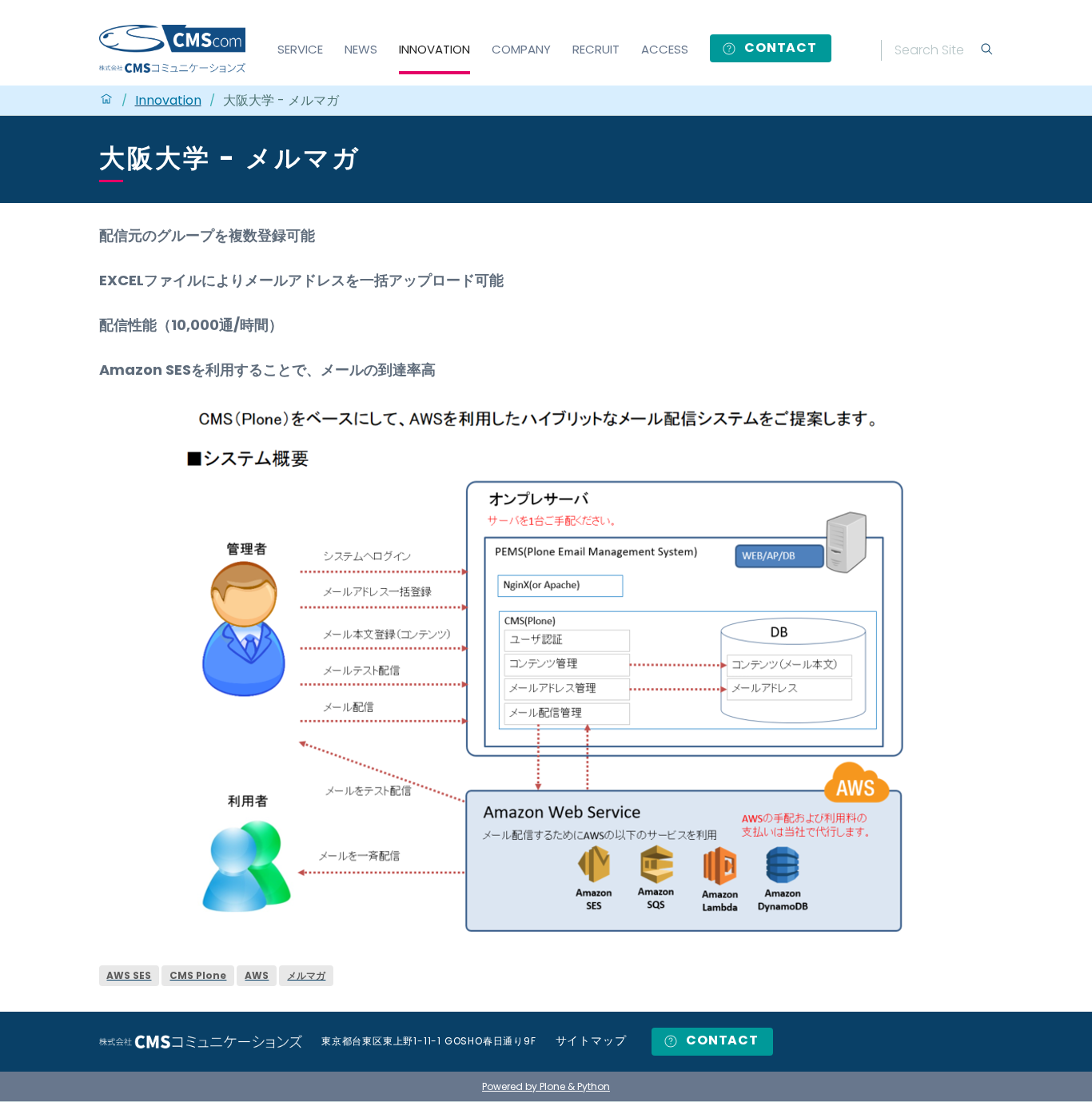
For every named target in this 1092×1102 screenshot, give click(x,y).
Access (664, 49)
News (361, 49)
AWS (257, 975)
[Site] (172, 49)
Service (300, 49)
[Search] (986, 50)
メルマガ (306, 975)
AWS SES (128, 975)
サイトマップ (591, 1040)
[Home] (106, 100)
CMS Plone (197, 975)
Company (521, 49)
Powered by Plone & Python (546, 1086)
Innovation (434, 49)
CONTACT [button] (778, 47)
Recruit (596, 49)
